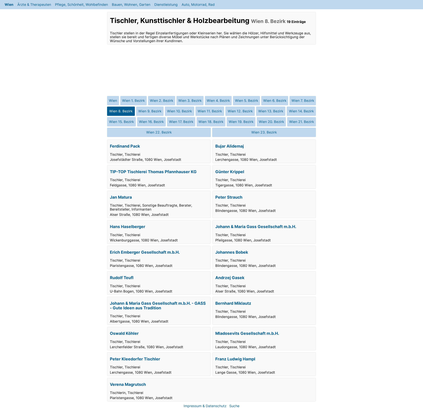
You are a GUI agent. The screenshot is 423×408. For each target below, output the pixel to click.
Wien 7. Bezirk (302, 100)
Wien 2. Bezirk (161, 100)
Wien (9, 4)
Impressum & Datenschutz (205, 406)
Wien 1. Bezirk (133, 100)
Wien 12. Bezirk (240, 111)
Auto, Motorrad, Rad (198, 4)
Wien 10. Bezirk (179, 111)
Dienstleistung (166, 4)
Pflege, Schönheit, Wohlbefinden (81, 4)
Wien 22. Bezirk (159, 132)
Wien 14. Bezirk (301, 111)
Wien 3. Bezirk (190, 100)
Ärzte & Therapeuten (34, 4)
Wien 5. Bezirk (246, 100)
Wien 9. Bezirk (149, 111)
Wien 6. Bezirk (274, 100)
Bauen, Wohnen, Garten (131, 4)
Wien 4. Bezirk (218, 100)
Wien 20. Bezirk (271, 122)
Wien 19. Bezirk (241, 122)
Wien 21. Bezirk (301, 122)
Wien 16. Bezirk (151, 122)
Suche (234, 406)
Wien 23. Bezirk (264, 132)
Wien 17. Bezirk (181, 122)
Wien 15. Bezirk (121, 122)
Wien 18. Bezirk (210, 122)
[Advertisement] (211, 70)
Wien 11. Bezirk (210, 111)
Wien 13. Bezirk (270, 111)
